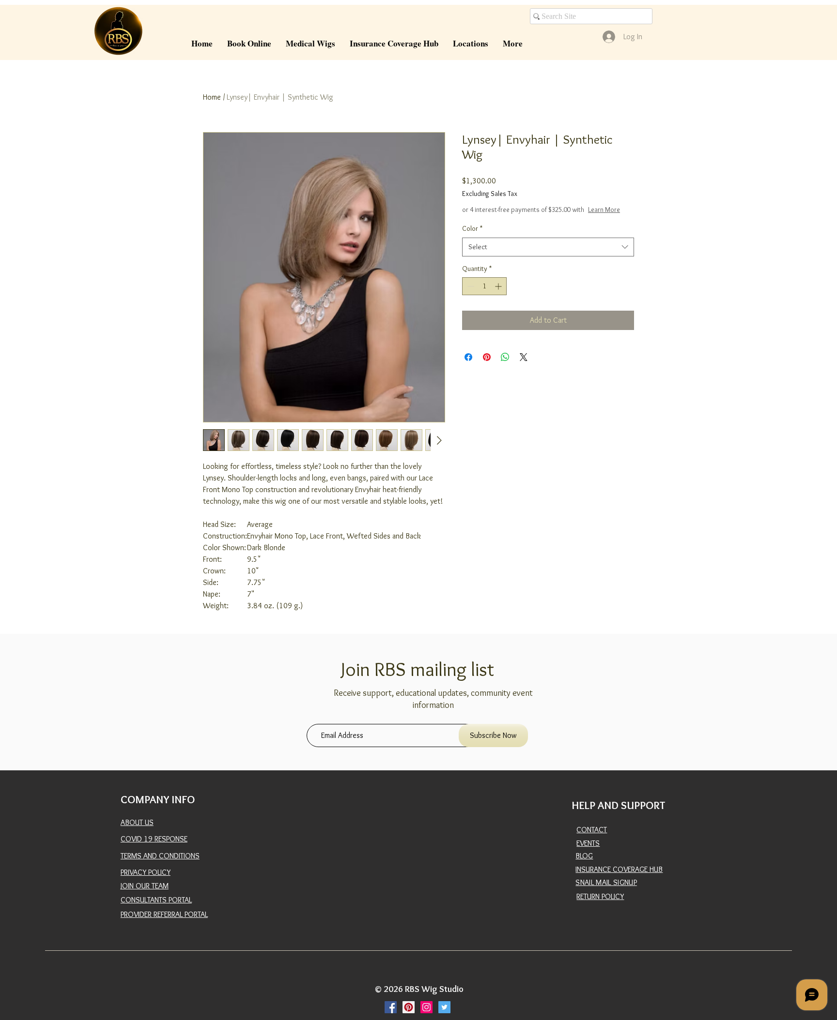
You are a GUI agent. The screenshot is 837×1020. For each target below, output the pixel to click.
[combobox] (548, 256)
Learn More (533, 219)
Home (212, 97)
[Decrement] (470, 295)
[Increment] (499, 295)
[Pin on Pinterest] (487, 367)
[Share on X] (523, 367)
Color (472, 238)
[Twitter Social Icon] (444, 1007)
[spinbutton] (484, 295)
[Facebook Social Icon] (391, 1007)
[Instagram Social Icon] (426, 1007)
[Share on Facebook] (468, 367)
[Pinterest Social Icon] (409, 1007)
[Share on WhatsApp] (505, 367)
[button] (310, 43)
